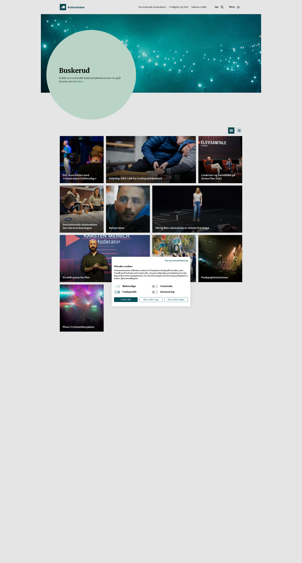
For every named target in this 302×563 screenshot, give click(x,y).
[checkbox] (117, 286)
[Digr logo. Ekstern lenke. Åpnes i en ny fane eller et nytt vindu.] (116, 263)
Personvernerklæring (176, 260)
